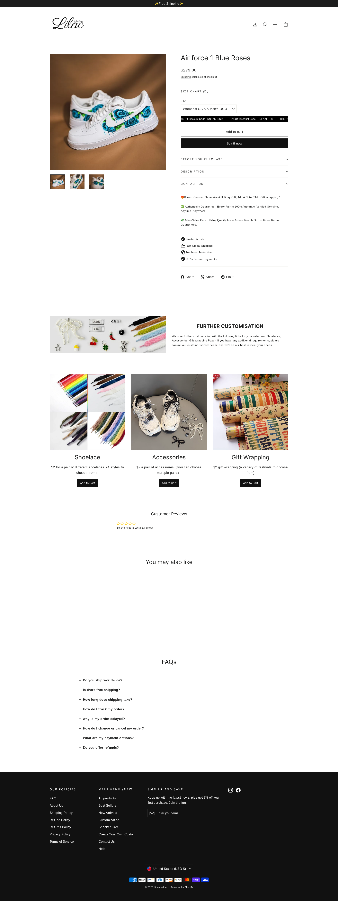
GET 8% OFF (137, 476)
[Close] (229, 414)
